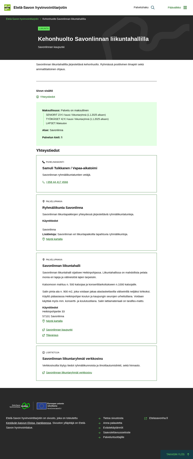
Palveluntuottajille (113, 437)
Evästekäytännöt (113, 427)
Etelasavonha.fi (158, 418)
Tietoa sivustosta (113, 418)
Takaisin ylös (175, 454)
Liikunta (44, 28)
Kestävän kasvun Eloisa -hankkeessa (28, 422)
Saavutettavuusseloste (116, 432)
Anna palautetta (112, 422)
